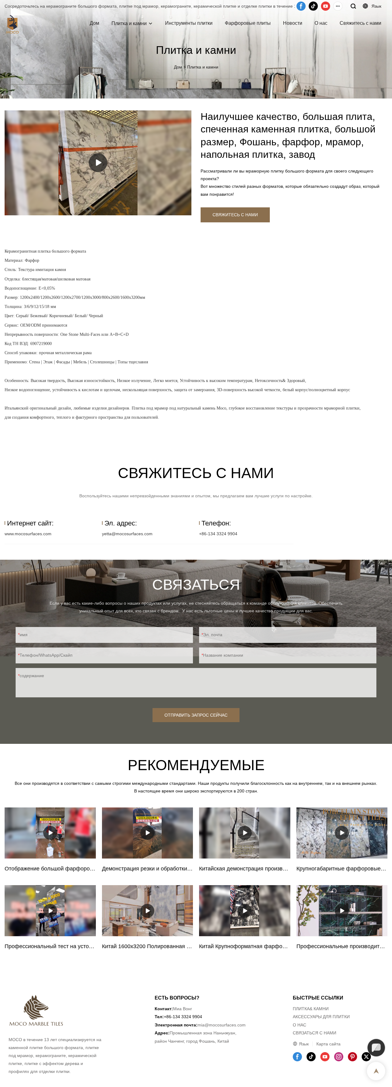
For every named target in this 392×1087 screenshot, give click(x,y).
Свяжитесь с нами (360, 23)
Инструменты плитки (189, 23)
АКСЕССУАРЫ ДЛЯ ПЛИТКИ (321, 1016)
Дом (94, 23)
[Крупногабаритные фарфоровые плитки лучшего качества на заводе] (342, 833)
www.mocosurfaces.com (28, 533)
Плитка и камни (129, 23)
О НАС (299, 1024)
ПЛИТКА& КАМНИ (311, 1008)
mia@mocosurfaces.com (222, 1024)
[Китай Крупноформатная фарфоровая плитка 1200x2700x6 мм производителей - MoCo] (244, 910)
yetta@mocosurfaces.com (127, 533)
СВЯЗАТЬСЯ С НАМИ (314, 1032)
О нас (321, 23)
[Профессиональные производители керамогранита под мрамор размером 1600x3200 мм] (342, 910)
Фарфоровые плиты (248, 23)
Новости (292, 23)
